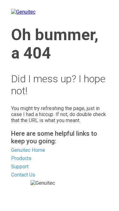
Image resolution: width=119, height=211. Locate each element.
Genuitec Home (28, 150)
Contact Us (23, 175)
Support (20, 167)
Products (21, 158)
